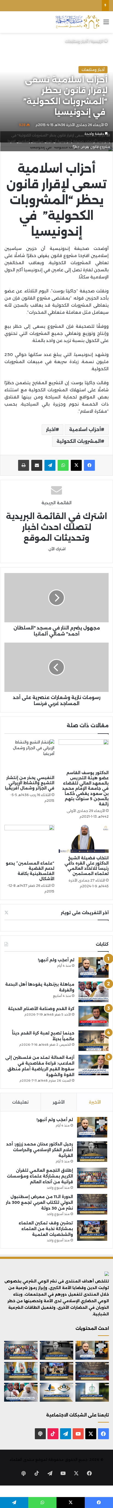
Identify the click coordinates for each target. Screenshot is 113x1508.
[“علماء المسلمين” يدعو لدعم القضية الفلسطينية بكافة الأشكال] (29, 841)
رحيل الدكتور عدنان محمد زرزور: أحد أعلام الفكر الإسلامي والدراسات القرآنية (39, 1150)
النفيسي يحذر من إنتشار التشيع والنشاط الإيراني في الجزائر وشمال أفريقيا (29, 783)
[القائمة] (106, 24)
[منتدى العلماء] (77, 22)
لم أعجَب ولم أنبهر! (56, 959)
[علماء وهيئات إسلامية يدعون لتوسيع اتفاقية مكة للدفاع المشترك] (21, 1371)
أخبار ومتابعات (76, 41)
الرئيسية (97, 41)
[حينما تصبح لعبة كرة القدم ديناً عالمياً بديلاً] (93, 1040)
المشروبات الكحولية (78, 441)
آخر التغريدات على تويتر (85, 912)
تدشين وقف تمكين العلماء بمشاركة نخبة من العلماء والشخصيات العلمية (46, 1229)
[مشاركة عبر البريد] (36, 465)
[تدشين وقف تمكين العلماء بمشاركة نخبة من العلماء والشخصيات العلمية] (92, 1230)
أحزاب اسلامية (85, 429)
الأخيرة (95, 1102)
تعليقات (20, 1102)
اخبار (51, 429)
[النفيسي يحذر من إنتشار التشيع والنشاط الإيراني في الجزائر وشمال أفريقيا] (29, 755)
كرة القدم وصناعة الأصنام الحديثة (41, 1008)
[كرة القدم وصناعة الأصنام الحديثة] (93, 1016)
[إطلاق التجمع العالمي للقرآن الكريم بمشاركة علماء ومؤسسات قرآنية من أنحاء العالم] (92, 1178)
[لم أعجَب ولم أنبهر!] (93, 967)
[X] (76, 465)
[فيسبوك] (89, 465)
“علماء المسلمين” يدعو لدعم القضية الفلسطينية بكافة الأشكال (30, 871)
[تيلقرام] (49, 465)
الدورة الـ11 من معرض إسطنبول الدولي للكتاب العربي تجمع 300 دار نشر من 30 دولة (39, 1202)
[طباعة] (23, 465)
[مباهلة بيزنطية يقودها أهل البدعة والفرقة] (93, 992)
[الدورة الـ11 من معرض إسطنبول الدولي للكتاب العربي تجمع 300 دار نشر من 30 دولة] (92, 1204)
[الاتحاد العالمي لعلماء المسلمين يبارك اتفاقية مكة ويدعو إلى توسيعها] (92, 1392)
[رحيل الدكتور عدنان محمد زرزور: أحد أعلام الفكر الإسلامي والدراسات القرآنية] (92, 1151)
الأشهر (59, 1102)
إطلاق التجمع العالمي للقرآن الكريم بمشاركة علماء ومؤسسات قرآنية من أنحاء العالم (40, 1176)
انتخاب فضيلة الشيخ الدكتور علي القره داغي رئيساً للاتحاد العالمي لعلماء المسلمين (86, 866)
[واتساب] (63, 465)
